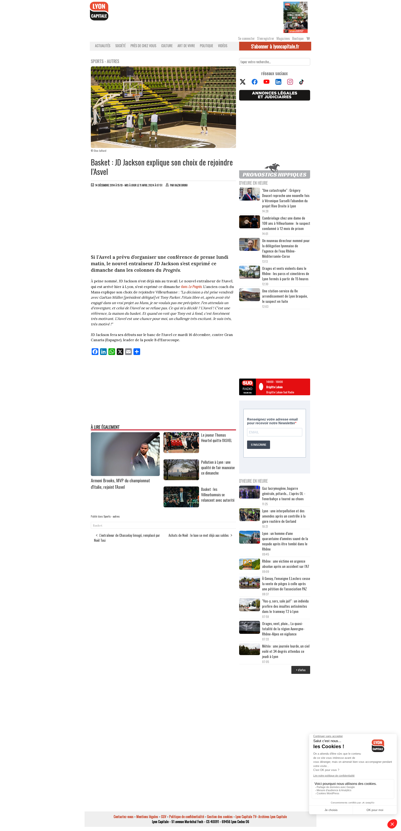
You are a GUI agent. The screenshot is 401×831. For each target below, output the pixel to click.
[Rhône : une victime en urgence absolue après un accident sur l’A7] (249, 564)
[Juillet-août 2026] (295, 16)
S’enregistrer (265, 38)
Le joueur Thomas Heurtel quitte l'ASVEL (216, 437)
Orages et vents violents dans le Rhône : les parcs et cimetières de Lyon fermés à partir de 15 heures (285, 273)
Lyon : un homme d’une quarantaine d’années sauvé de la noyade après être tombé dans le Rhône (285, 541)
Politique (206, 45)
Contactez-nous (123, 816)
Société (120, 45)
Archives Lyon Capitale (272, 816)
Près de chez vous (143, 45)
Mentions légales (147, 816)
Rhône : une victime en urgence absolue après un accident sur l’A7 (285, 563)
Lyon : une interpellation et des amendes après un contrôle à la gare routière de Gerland (284, 516)
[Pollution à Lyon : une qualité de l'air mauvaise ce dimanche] (181, 478)
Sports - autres (112, 516)
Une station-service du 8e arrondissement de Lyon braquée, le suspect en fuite (285, 296)
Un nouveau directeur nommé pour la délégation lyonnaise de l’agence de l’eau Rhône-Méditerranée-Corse (286, 248)
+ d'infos (301, 670)
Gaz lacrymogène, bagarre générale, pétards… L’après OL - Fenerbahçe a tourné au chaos (283, 493)
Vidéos (222, 45)
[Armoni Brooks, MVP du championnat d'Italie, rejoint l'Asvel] (125, 474)
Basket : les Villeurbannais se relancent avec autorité (218, 494)
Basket (97, 525)
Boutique (297, 38)
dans (191, 286)
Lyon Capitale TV (246, 816)
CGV (163, 816)
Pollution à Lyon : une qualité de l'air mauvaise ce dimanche (218, 467)
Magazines (283, 38)
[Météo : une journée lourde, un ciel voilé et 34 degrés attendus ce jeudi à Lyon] (249, 649)
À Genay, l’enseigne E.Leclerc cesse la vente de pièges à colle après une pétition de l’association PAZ (286, 583)
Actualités (102, 45)
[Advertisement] (163, 221)
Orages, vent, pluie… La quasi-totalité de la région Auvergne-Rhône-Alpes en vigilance (283, 629)
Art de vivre (186, 45)
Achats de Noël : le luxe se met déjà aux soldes (199, 535)
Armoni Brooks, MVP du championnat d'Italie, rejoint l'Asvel (120, 483)
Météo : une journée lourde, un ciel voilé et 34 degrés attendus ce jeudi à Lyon (286, 651)
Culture (167, 45)
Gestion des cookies (220, 816)
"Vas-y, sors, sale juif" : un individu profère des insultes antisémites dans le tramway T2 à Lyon (285, 606)
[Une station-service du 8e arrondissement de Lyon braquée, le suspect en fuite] (249, 295)
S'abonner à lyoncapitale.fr (275, 46)
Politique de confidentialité (186, 816)
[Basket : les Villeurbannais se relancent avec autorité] (181, 505)
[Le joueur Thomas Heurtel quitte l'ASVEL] (181, 451)
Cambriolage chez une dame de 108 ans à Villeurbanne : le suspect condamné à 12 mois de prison (286, 223)
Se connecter (246, 38)
